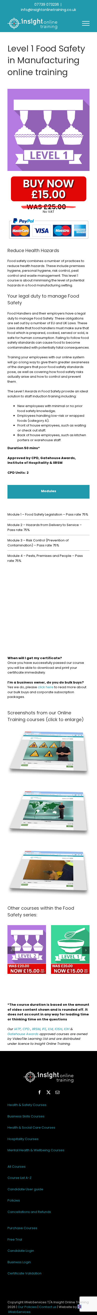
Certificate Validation (24, 1273)
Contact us (47, 1307)
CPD (26, 1029)
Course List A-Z (19, 1177)
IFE (44, 1029)
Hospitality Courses (23, 1139)
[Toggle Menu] (86, 23)
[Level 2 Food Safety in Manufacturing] (26, 949)
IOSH (58, 1029)
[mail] (57, 1092)
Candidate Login (20, 1250)
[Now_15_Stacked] (48, 178)
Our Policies (27, 1307)
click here (45, 687)
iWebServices (19, 1312)
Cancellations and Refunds (29, 1212)
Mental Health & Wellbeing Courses (35, 1150)
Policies (13, 1200)
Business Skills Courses (26, 1116)
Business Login (19, 1262)
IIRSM (36, 1029)
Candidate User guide (25, 1189)
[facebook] (40, 1092)
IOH (66, 1029)
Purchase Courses (22, 1228)
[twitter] (48, 1092)
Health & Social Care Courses (31, 1127)
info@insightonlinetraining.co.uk (48, 9)
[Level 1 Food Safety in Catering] (70, 949)
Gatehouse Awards (23, 1034)
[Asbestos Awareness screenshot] (48, 727)
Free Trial (14, 1239)
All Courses (16, 1166)
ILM (50, 1029)
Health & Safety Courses (27, 1105)
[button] (11, 950)
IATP (17, 1029)
